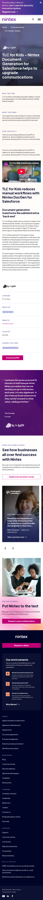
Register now (9, 11)
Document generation (10, 734)
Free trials (5, 821)
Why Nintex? (12, 704)
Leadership (6, 798)
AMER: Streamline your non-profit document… (19, 866)
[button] (33, 19)
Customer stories (8, 764)
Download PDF (12, 358)
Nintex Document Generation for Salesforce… (18, 877)
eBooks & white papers (10, 773)
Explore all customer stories (21, 477)
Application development (11, 725)
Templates (6, 778)
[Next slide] (13, 548)
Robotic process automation (12, 744)
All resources (6, 783)
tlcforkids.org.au (8, 323)
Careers (5, 807)
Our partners (6, 851)
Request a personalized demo (21, 621)
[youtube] (3, 896)
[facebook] (12, 896)
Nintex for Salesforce (20, 693)
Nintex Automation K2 (20, 683)
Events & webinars (8, 769)
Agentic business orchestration (13, 721)
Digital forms (7, 730)
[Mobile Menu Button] (39, 19)
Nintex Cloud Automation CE (22, 673)
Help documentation (9, 846)
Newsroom (6, 803)
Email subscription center (11, 817)
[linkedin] (8, 896)
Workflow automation (10, 748)
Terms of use (16, 889)
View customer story (16, 537)
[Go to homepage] (9, 19)
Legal (14, 892)
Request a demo (21, 645)
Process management (10, 739)
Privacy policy (6, 892)
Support (5, 832)
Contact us (6, 812)
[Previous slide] (5, 548)
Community (6, 842)
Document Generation (10, 348)
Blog (4, 759)
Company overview (9, 794)
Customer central (8, 837)
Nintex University (8, 856)
